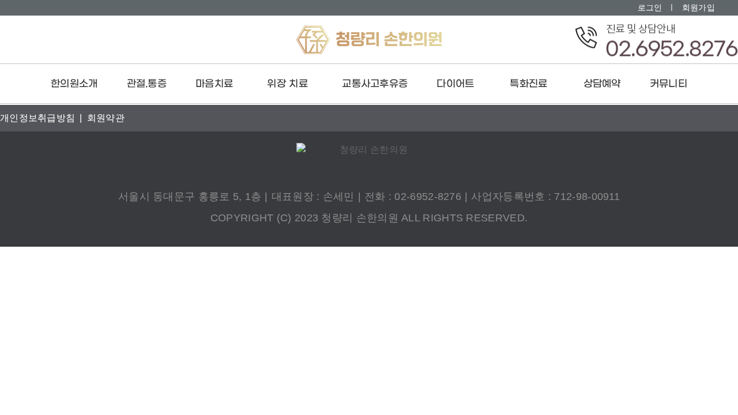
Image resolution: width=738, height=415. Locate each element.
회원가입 (698, 7)
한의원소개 (74, 84)
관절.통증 (147, 84)
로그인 (650, 7)
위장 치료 (287, 84)
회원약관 (106, 118)
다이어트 (455, 84)
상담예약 (602, 84)
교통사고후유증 (375, 84)
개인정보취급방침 (37, 118)
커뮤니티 (668, 84)
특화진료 (528, 84)
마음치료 (214, 84)
